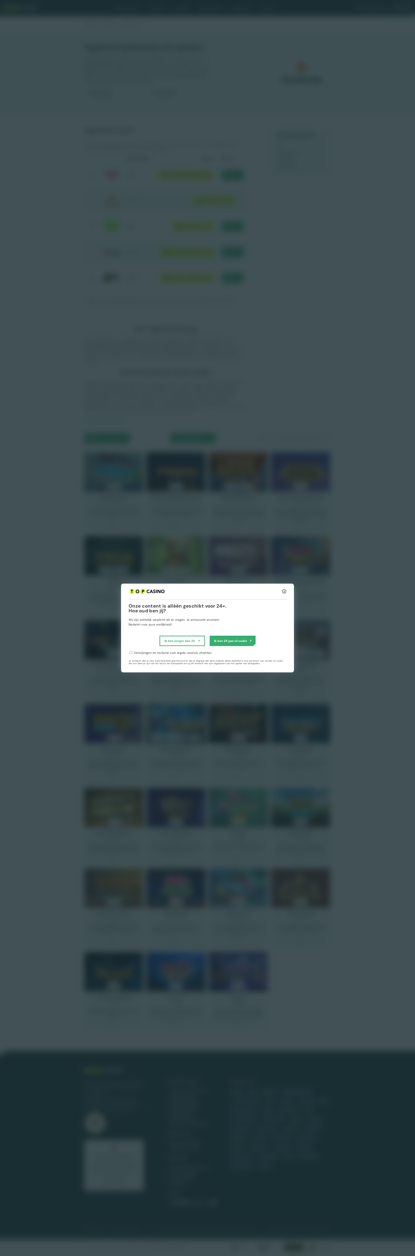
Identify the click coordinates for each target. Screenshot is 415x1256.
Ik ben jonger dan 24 (179, 641)
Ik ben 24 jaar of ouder (230, 641)
